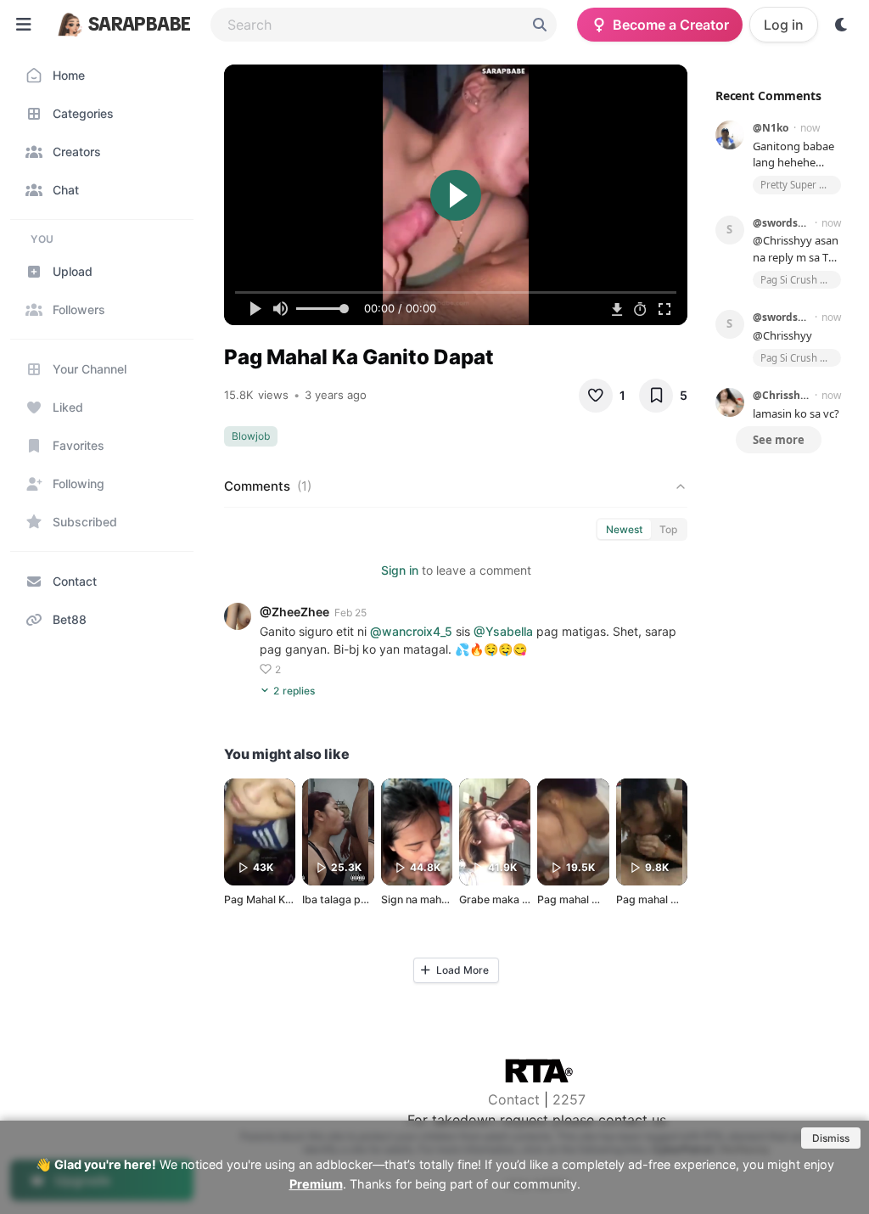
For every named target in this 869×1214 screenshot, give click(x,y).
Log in (784, 24)
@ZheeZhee (294, 611)
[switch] (842, 25)
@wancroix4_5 (411, 631)
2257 (569, 1099)
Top (668, 529)
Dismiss (830, 1138)
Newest (624, 529)
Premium (316, 1184)
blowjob (251, 436)
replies (294, 690)
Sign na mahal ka (422, 899)
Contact (514, 1099)
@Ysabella (503, 631)
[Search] (540, 25)
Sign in (399, 570)
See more (779, 439)
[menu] (24, 25)
